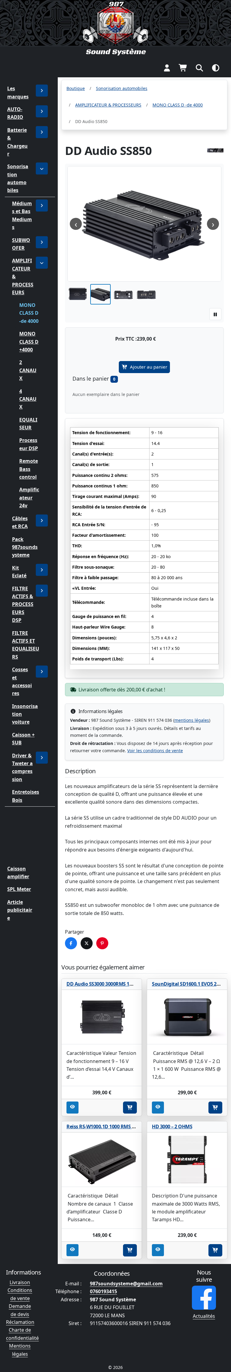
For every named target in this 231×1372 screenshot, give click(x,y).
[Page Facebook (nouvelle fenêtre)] (204, 1298)
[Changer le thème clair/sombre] (216, 67)
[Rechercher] (199, 67)
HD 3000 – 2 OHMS (172, 1126)
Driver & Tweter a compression (22, 767)
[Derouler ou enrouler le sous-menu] (42, 111)
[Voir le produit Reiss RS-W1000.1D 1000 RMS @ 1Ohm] (102, 1160)
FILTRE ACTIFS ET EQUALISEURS (25, 644)
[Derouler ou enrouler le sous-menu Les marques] (42, 91)
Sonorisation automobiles (17, 178)
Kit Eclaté (19, 571)
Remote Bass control (28, 469)
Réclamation (20, 1322)
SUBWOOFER (21, 243)
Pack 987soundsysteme (25, 547)
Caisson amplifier (18, 872)
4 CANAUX (27, 399)
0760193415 (103, 1291)
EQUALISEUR (28, 423)
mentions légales (191, 720)
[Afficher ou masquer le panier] (183, 67)
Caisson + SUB (23, 738)
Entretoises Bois (25, 796)
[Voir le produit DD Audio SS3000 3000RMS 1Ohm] (102, 1017)
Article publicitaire (19, 910)
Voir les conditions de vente (155, 750)
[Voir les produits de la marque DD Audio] (215, 150)
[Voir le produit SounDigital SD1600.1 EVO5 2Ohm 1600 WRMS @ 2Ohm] (187, 1017)
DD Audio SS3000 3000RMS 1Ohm (103, 984)
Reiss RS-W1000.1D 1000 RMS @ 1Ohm (108, 1126)
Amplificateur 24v (29, 498)
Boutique (75, 88)
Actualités (204, 1316)
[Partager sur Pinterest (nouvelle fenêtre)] (102, 943)
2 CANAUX (27, 370)
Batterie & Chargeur (17, 142)
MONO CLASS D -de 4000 (28, 313)
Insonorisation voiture (25, 714)
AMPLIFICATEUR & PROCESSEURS (22, 276)
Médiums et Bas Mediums (22, 215)
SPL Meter (19, 889)
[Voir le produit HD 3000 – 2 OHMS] (187, 1160)
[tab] (77, 294)
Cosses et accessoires (22, 681)
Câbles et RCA (20, 522)
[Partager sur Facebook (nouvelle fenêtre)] (71, 943)
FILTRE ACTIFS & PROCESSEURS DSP (22, 604)
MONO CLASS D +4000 (28, 341)
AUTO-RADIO (15, 113)
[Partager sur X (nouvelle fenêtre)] (87, 943)
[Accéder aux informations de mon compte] (167, 67)
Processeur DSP (28, 444)
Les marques (18, 92)
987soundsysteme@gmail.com (126, 1283)
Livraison (20, 1282)
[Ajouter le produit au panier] (130, 1108)
